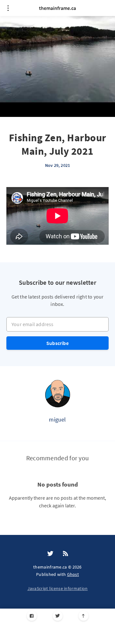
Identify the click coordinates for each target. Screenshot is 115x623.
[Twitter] (58, 616)
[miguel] (57, 393)
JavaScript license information (57, 588)
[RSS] (65, 554)
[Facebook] (32, 616)
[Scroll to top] (83, 616)
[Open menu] (8, 8)
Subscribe (57, 343)
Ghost (73, 574)
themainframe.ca (57, 8)
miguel (57, 419)
